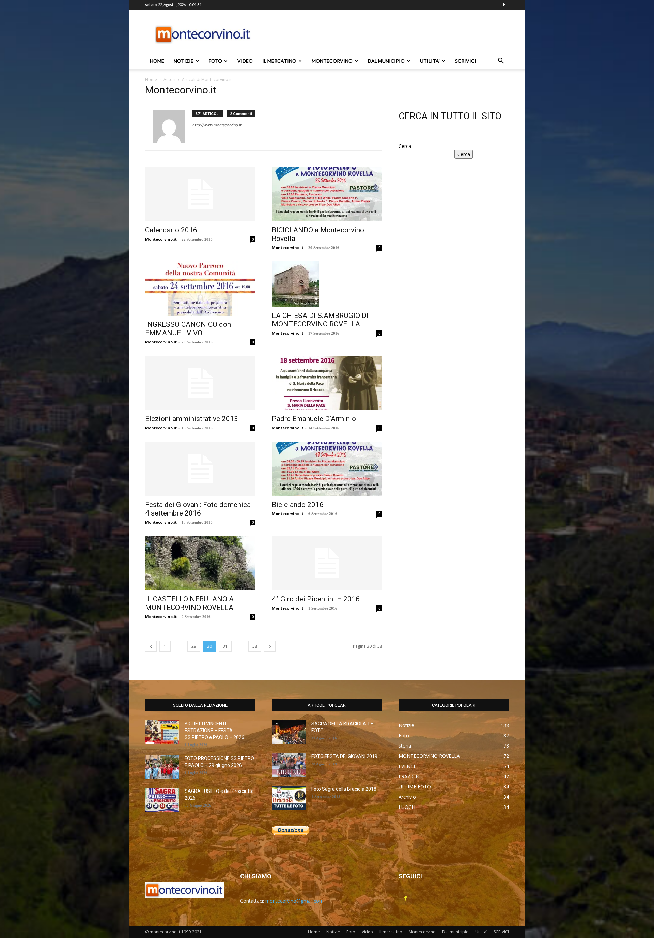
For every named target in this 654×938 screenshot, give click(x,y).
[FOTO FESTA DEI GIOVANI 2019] (289, 765)
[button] (501, 61)
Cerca (405, 146)
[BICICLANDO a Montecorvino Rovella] (327, 194)
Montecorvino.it (161, 239)
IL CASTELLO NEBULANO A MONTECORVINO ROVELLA (189, 603)
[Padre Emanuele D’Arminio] (327, 383)
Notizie (183, 61)
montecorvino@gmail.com (294, 900)
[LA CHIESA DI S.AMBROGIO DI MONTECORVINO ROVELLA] (327, 284)
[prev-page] (151, 646)
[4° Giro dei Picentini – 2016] (327, 563)
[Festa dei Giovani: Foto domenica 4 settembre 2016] (200, 469)
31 (225, 646)
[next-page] (270, 646)
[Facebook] (504, 5)
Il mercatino (279, 61)
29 (193, 646)
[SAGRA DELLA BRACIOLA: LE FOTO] (289, 732)
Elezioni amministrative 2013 (191, 419)
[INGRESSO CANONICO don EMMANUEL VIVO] (200, 288)
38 (254, 646)
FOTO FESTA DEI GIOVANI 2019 (344, 756)
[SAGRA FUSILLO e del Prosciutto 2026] (162, 800)
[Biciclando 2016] (327, 469)
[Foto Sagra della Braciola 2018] (289, 798)
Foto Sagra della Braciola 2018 (343, 789)
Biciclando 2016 (298, 505)
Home (157, 61)
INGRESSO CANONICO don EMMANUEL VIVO (188, 328)
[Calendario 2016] (200, 194)
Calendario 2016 (171, 230)
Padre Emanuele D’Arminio (314, 419)
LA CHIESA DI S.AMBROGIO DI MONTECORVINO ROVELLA (320, 319)
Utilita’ (430, 61)
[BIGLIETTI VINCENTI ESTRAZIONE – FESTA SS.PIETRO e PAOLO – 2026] (162, 732)
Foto (215, 61)
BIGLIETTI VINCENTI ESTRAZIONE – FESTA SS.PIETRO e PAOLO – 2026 (214, 730)
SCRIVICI (465, 61)
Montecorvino (332, 61)
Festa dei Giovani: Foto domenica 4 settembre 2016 (198, 509)
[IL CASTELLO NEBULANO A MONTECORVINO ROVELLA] (200, 563)
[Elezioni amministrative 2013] (200, 383)
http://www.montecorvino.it (217, 125)
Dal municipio (386, 61)
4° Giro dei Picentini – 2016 (316, 599)
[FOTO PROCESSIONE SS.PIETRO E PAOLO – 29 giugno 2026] (162, 767)
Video (245, 61)
